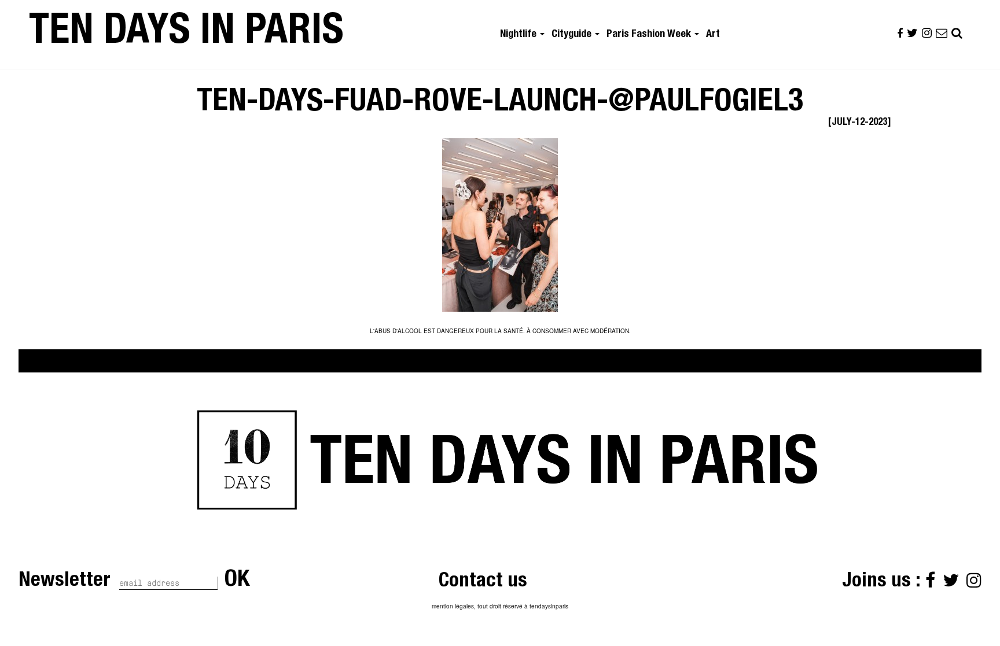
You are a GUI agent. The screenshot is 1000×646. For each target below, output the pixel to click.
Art (713, 34)
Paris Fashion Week (649, 34)
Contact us (483, 582)
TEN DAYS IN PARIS (186, 34)
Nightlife (519, 34)
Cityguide (573, 34)
